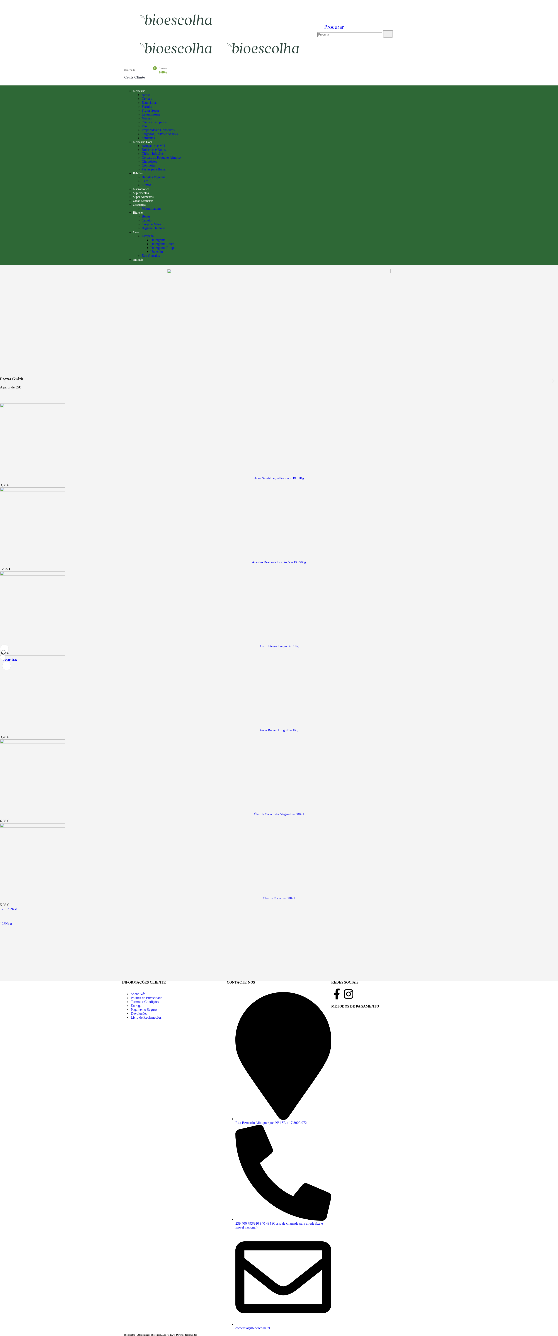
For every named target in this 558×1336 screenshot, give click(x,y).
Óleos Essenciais (143, 201)
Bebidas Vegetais (153, 177)
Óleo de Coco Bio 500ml (279, 898)
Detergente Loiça (162, 244)
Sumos (146, 185)
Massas (147, 118)
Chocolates (149, 161)
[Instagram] (348, 994)
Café (145, 181)
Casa (136, 232)
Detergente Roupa (162, 248)
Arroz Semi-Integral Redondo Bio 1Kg (279, 478)
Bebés (146, 216)
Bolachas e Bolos (154, 149)
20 (8, 909)
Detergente (157, 240)
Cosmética (139, 204)
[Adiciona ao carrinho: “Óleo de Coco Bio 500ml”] (3, 657)
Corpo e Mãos (151, 224)
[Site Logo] (177, 29)
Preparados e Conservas (158, 130)
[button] (330, 27)
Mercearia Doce (142, 142)
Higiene (138, 212)
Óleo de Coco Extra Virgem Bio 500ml (279, 814)
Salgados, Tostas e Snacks (160, 134)
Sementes (148, 138)
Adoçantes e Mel (153, 146)
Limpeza (148, 236)
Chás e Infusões (152, 153)
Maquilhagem (151, 208)
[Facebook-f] (336, 994)
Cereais (147, 98)
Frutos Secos (150, 110)
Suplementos (141, 193)
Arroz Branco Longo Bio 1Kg (279, 730)
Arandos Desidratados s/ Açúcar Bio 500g (279, 562)
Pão (144, 126)
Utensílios (157, 252)
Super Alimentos (143, 197)
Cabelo (146, 220)
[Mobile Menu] (127, 30)
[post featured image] (32, 406)
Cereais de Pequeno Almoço (161, 157)
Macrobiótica (141, 189)
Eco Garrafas (151, 255)
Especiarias (149, 102)
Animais (138, 259)
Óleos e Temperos (154, 122)
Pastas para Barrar (154, 169)
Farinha (147, 106)
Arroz (146, 95)
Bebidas (138, 173)
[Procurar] (388, 33)
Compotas (149, 165)
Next (14, 909)
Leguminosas (151, 114)
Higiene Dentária (153, 228)
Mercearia (139, 91)
